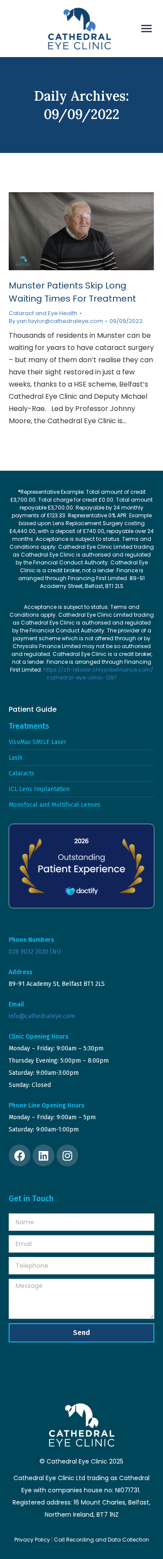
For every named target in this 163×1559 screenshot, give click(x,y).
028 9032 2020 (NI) (35, 951)
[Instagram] (67, 1155)
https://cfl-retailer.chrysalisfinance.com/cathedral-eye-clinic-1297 (98, 673)
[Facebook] (19, 1155)
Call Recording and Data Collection (101, 1539)
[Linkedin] (43, 1155)
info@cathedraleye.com (42, 1016)
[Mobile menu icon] (146, 28)
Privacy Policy (32, 1539)
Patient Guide (33, 709)
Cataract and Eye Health (43, 313)
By (56, 321)
